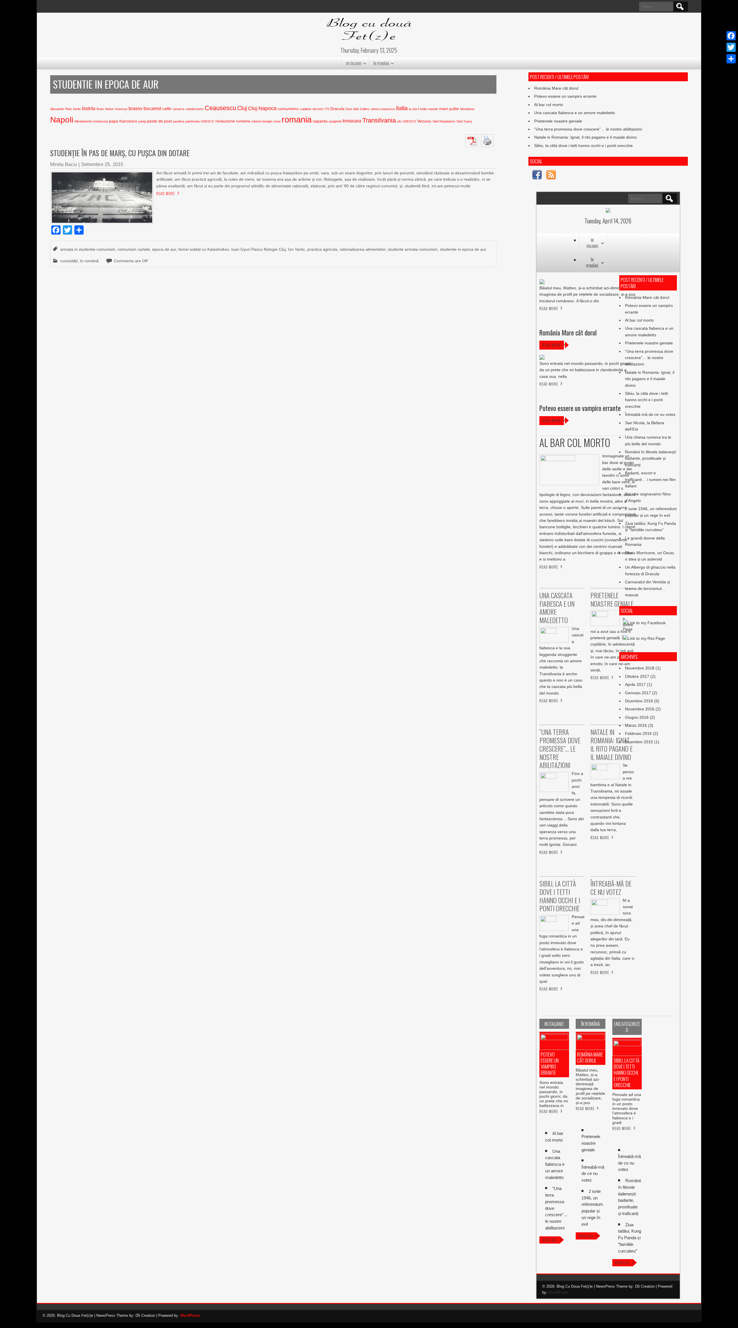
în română (381, 63)
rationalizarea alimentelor (362, 249)
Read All (549, 1240)
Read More (165, 193)
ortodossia (100, 121)
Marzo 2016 (636, 725)
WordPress (558, 1292)
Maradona (467, 109)
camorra (178, 109)
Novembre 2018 (639, 668)
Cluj (242, 108)
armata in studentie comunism (87, 249)
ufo (399, 121)
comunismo (288, 109)
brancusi (121, 109)
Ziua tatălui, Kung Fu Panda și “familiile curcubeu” (629, 1237)
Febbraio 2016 (638, 733)
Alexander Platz (61, 109)
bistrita (88, 108)
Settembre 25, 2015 (102, 164)
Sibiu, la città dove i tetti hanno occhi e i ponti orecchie (583, 145)
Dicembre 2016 (639, 701)
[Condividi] (731, 59)
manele (433, 109)
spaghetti (335, 121)
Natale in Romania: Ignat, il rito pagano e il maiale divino (585, 137)
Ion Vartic (296, 249)
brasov (135, 108)
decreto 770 (320, 109)
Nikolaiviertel (83, 121)
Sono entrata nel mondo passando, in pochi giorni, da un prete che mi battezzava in (553, 1094)
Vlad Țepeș (464, 121)
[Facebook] (731, 36)
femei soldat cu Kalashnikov (203, 249)
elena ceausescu (383, 109)
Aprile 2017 (635, 684)
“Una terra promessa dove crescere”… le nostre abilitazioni (588, 129)
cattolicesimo (194, 109)
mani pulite (449, 109)
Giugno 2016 (637, 717)
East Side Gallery (358, 109)
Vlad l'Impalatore (443, 121)
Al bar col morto (548, 104)
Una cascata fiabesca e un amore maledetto (574, 112)
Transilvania (379, 120)
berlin (77, 109)
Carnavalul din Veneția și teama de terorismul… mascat (647, 588)
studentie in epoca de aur (463, 249)
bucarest (152, 108)
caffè (166, 109)
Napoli (61, 119)
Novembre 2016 (639, 709)
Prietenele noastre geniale (558, 121)
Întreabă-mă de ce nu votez (650, 414)
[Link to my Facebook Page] (537, 175)
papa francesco (123, 121)
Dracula (337, 109)
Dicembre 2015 (639, 742)
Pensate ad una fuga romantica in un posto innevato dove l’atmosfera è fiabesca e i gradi (626, 1108)
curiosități (69, 261)
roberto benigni (261, 121)
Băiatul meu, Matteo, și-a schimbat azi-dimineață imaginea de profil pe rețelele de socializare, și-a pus (590, 1086)
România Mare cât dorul (556, 88)
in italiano (354, 63)
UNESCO (409, 121)
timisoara (351, 120)
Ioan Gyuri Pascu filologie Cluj (258, 249)
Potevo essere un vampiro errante (565, 96)
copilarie (305, 109)
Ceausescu (220, 108)
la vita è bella (418, 109)
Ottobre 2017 (637, 676)
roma (276, 121)
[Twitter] (731, 47)
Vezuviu (424, 121)
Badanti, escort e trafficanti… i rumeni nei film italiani (650, 479)
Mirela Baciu (63, 164)
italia (402, 108)
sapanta (320, 121)
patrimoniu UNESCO (199, 121)
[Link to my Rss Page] (551, 175)
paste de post (159, 121)
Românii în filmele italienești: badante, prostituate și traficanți (651, 458)
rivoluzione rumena (232, 121)
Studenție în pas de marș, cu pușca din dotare (120, 153)
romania (297, 119)
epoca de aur (164, 249)
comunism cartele (134, 249)
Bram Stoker (105, 109)
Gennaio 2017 (638, 693)
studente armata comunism (413, 249)
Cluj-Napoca (262, 108)
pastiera (178, 121)
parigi (142, 121)
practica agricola (322, 249)
